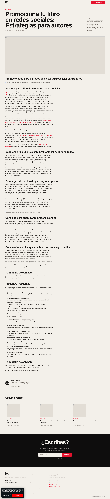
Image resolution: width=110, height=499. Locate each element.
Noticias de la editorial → (55, 486)
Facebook (20, 390)
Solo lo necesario (6, 495)
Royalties (48, 2)
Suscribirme (67, 454)
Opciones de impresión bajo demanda (56, 482)
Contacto (69, 2)
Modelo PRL (42, 2)
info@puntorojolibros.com (11, 482)
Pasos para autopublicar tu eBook (56, 480)
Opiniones (32, 482)
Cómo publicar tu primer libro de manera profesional (35, 135)
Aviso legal (70, 474)
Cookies (70, 476)
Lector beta (32, 478)
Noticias (63, 2)
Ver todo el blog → (53, 484)
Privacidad (70, 478)
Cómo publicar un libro (34, 474)
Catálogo (37, 2)
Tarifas (31, 476)
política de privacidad (62, 458)
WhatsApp (28, 390)
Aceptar (17, 495)
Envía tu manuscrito (98, 2)
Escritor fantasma (33, 480)
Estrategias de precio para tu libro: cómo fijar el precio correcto (28, 121)
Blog (59, 2)
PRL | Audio (54, 2)
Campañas (31, 2)
